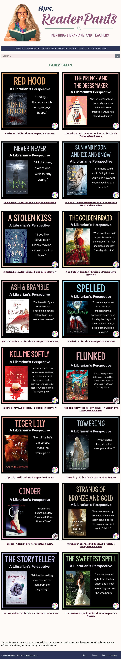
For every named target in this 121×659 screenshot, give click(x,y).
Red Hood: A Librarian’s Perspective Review (30, 133)
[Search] (117, 56)
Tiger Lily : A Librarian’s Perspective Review (29, 477)
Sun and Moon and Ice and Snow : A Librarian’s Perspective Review (91, 204)
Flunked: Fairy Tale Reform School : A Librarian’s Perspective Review (91, 409)
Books (61, 49)
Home (84, 655)
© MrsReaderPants (8, 655)
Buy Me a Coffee (98, 49)
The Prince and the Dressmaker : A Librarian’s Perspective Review (91, 134)
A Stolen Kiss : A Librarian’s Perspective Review (30, 271)
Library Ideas (47, 49)
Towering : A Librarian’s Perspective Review (91, 477)
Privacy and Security (109, 655)
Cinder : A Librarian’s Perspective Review (30, 543)
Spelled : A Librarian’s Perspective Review (91, 341)
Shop (71, 49)
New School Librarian (26, 49)
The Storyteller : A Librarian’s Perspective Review (30, 613)
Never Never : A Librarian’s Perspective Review (30, 202)
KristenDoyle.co (31, 655)
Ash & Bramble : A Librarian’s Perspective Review (30, 341)
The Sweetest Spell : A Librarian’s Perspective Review (91, 614)
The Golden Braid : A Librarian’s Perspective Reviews (91, 273)
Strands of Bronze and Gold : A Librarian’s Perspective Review (91, 545)
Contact (82, 49)
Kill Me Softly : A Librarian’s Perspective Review (30, 407)
